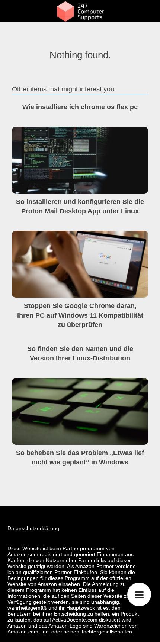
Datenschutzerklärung (33, 528)
